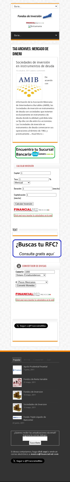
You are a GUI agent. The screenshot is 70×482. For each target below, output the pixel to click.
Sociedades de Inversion (35, 404)
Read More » (37, 134)
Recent (27, 360)
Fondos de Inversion (33, 392)
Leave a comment (37, 71)
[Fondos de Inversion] (35, 17)
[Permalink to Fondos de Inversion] (17, 399)
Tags (49, 360)
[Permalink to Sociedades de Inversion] (17, 411)
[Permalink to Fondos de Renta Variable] (17, 386)
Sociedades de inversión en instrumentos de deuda (35, 64)
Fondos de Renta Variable (35, 379)
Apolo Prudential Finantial (35, 366)
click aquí (43, 451)
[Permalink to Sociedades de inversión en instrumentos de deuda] (29, 99)
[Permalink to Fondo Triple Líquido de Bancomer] (17, 418)
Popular (17, 360)
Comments (39, 360)
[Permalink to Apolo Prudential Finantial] (17, 373)
